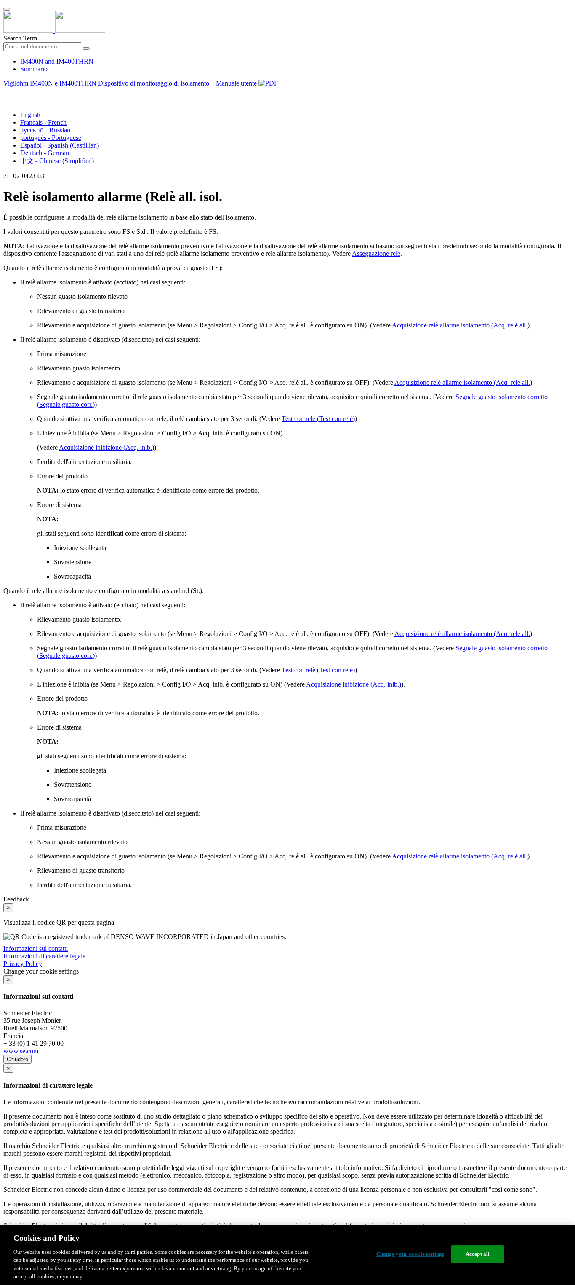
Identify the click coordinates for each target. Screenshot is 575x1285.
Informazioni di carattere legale (44, 956)
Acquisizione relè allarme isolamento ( (459, 325)
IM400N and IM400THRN (56, 61)
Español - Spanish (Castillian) (59, 145)
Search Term (20, 38)
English (30, 114)
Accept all (478, 1254)
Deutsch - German (44, 152)
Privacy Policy (22, 963)
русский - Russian (45, 130)
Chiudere (17, 1059)
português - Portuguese (50, 137)
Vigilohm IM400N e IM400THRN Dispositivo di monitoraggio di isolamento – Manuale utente (130, 83)
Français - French (43, 122)
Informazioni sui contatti (35, 948)
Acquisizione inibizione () (106, 447)
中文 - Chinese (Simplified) (57, 160)
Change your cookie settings (410, 1254)
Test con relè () (318, 418)
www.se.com (20, 1050)
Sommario (34, 68)
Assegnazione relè (376, 253)
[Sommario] (6, 93)
